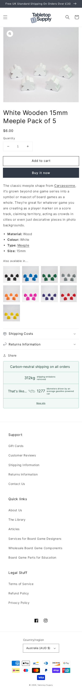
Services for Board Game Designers (34, 538)
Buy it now (41, 173)
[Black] (11, 275)
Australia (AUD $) (38, 648)
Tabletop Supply (45, 685)
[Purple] (49, 294)
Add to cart (41, 161)
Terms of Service (21, 584)
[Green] (49, 275)
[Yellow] (11, 314)
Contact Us (16, 484)
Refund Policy (18, 593)
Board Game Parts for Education (32, 557)
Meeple (23, 245)
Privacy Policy (18, 602)
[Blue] (30, 275)
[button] (5, 17)
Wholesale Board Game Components (35, 548)
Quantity (9, 138)
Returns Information (23, 474)
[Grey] (68, 275)
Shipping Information (24, 465)
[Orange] (11, 294)
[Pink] (30, 294)
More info (40, 403)
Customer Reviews (22, 455)
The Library (17, 519)
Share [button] (12, 355)
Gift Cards (16, 446)
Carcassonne (64, 186)
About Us (15, 510)
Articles (14, 529)
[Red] (68, 294)
